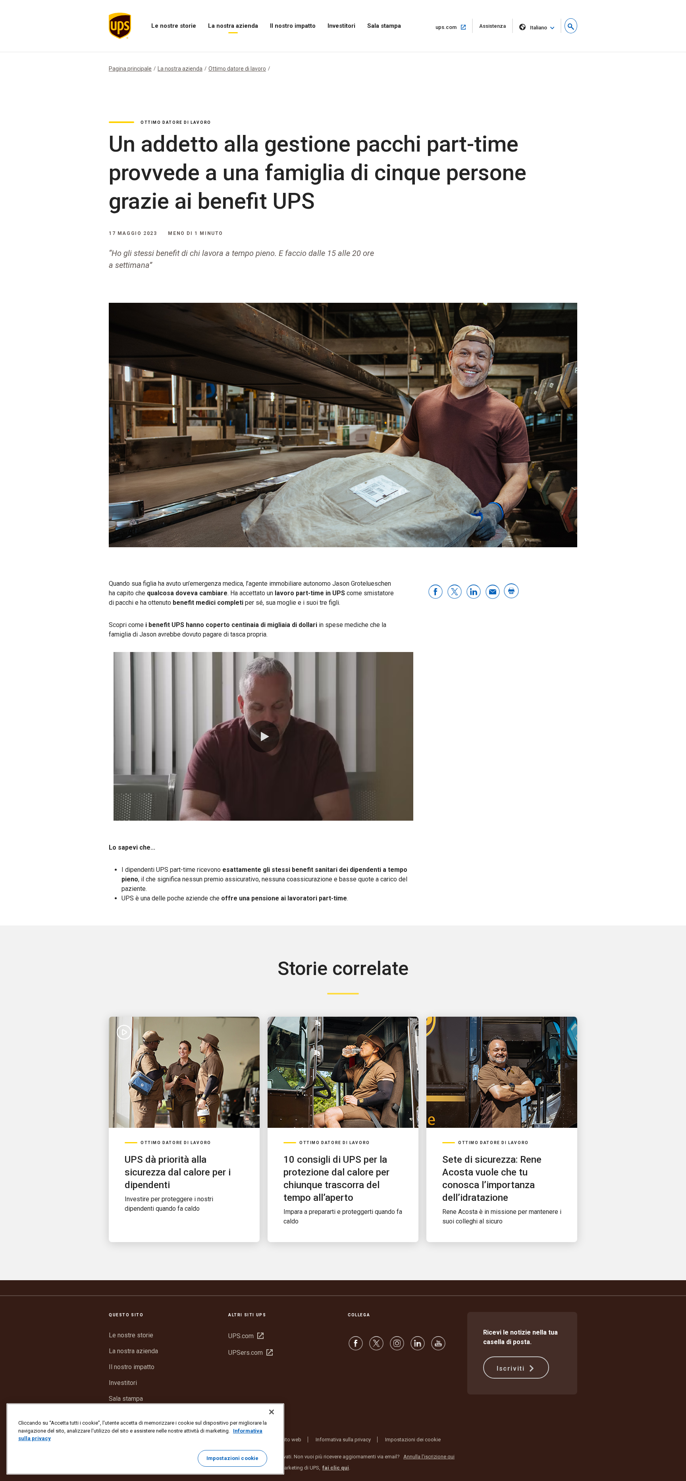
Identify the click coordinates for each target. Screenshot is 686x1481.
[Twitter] (376, 1347)
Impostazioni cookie (232, 1458)
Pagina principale (130, 68)
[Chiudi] (271, 1412)
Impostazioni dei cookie (413, 1440)
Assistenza (496, 28)
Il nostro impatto (293, 25)
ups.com (454, 27)
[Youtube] (438, 1347)
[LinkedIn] (418, 1347)
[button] (571, 25)
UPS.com (246, 1336)
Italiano (538, 28)
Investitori (341, 25)
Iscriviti (512, 1368)
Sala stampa (384, 25)
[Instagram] (397, 1347)
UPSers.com (250, 1352)
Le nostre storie (173, 25)
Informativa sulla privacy (343, 1440)
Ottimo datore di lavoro (237, 68)
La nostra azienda (233, 25)
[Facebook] (356, 1347)
